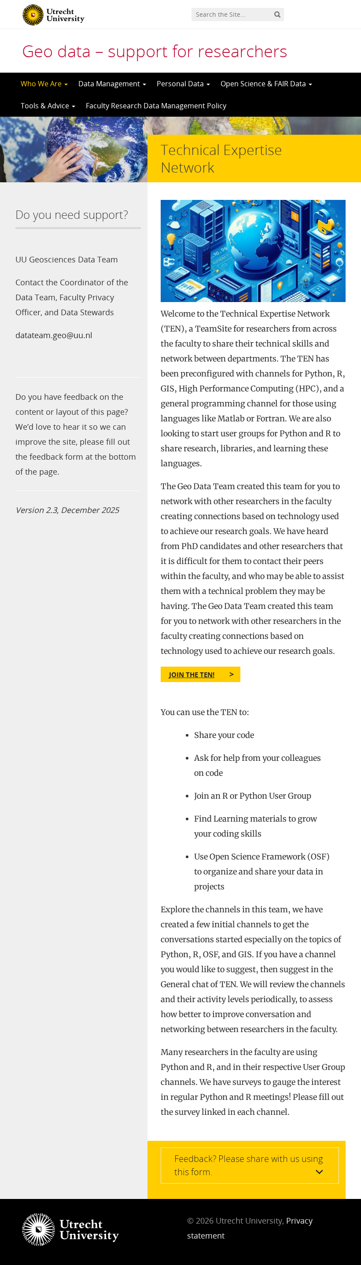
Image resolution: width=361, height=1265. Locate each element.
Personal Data (181, 84)
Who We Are (42, 84)
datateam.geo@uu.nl (53, 335)
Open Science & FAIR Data (264, 84)
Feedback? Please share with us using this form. (248, 1165)
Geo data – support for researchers (154, 50)
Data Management (110, 84)
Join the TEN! (191, 674)
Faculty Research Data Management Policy (156, 106)
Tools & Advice (46, 106)
